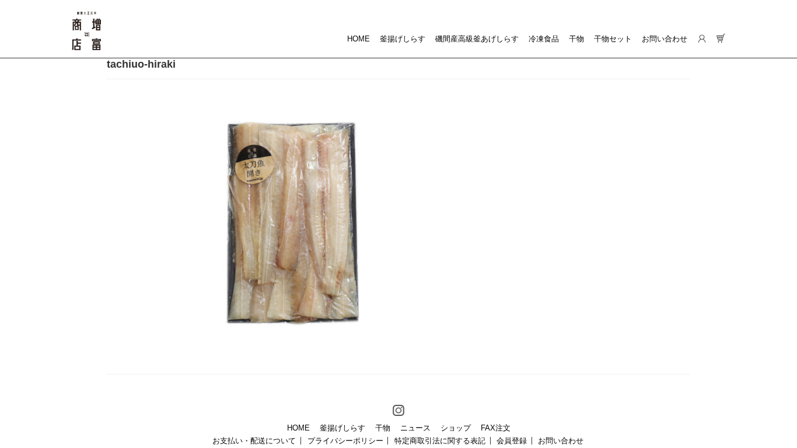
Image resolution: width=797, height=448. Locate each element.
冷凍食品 (544, 38)
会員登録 (512, 440)
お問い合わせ (664, 38)
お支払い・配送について (254, 440)
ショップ (456, 428)
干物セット (613, 38)
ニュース (415, 428)
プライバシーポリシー (345, 440)
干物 (576, 38)
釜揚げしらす (402, 38)
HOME (358, 38)
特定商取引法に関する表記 (439, 440)
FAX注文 (496, 428)
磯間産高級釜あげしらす (477, 38)
